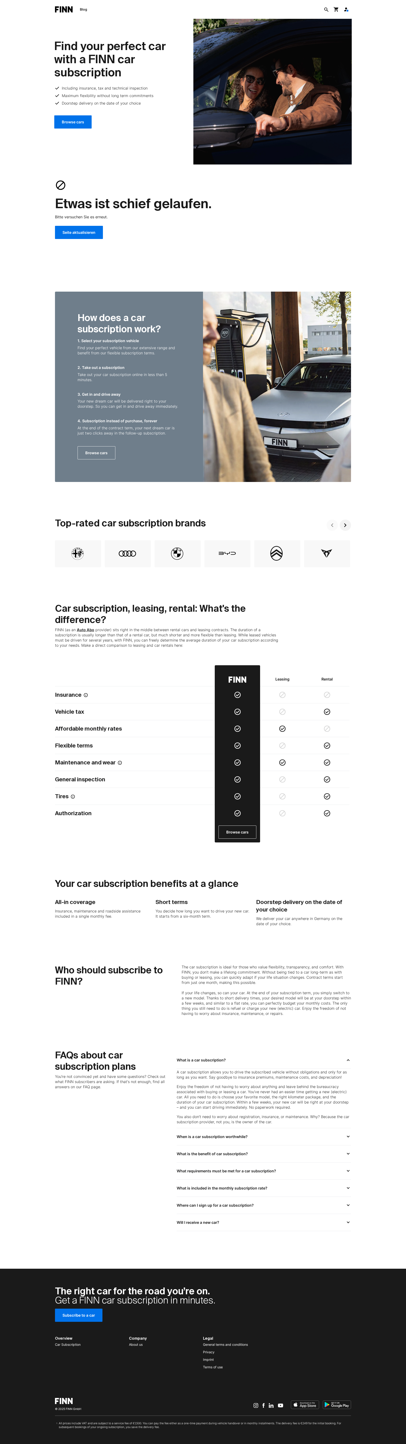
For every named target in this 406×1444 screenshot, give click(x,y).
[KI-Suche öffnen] (326, 9)
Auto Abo (85, 629)
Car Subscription (68, 1344)
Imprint (208, 1360)
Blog (83, 9)
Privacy (209, 1352)
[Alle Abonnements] (346, 9)
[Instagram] (256, 1405)
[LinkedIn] (271, 1405)
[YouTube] (280, 1405)
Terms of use (213, 1367)
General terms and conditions (225, 1344)
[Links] (332, 525)
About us (136, 1344)
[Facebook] (263, 1405)
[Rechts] (345, 525)
